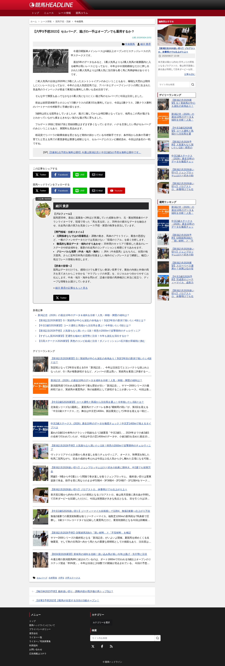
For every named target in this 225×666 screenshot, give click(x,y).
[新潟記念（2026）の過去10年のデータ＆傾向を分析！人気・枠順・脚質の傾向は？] (40, 386)
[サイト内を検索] (193, 84)
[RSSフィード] (111, 646)
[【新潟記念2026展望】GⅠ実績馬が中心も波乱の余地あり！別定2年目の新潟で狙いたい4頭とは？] (40, 364)
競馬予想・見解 (63, 21)
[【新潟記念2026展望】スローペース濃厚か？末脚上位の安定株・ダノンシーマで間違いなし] (163, 267)
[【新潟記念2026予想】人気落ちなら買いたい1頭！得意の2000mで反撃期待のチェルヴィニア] (40, 451)
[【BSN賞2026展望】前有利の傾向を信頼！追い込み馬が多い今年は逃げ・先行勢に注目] (40, 560)
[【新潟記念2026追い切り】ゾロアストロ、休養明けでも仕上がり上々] (40, 495)
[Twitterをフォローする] (93, 646)
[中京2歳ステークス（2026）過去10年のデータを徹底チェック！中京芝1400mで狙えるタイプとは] (40, 429)
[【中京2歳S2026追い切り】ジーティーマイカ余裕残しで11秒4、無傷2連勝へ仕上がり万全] (40, 516)
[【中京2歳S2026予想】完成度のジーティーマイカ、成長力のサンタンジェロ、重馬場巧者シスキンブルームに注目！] (163, 281)
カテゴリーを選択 (101, 622)
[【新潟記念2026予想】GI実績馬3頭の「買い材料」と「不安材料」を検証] (40, 538)
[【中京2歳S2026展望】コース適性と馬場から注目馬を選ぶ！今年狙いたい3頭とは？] (40, 407)
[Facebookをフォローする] (102, 646)
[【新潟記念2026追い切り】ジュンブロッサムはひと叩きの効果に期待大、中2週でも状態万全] (40, 473)
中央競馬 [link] (79, 21)
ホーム (33, 21)
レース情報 (46, 21)
